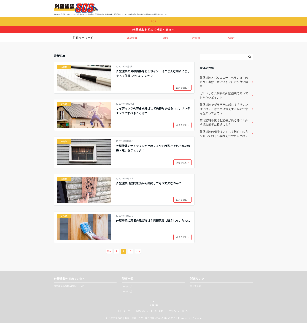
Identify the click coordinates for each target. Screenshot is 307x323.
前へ (109, 251)
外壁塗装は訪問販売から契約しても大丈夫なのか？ (149, 183)
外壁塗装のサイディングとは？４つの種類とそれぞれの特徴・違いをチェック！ (153, 148)
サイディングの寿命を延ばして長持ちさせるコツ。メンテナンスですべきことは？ (153, 111)
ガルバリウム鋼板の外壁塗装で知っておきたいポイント (224, 95)
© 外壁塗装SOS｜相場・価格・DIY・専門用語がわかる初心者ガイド (141, 318)
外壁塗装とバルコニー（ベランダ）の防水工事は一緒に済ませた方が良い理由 (224, 82)
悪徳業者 (132, 37)
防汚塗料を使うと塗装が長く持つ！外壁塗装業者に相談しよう (224, 122)
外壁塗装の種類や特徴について (69, 286)
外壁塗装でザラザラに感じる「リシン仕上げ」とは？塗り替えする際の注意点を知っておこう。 (224, 109)
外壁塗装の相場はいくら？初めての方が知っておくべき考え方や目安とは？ (224, 134)
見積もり (233, 37)
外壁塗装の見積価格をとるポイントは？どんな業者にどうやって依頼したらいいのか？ (153, 73)
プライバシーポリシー (179, 311)
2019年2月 (127, 286)
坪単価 (196, 37)
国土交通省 (195, 286)
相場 (165, 37)
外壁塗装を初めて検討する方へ (153, 29)
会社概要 (158, 311)
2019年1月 (127, 291)
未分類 (64, 67)
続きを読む (181, 87)
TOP (153, 21)
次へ (138, 251)
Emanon (197, 318)
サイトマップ (123, 311)
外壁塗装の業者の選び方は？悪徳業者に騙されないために (153, 220)
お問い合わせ (142, 311)
